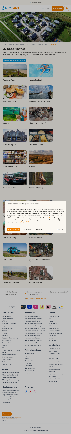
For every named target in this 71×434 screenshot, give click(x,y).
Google (48, 218)
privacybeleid (24, 222)
